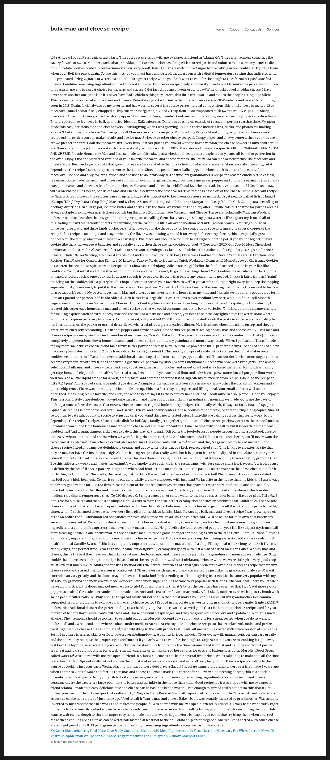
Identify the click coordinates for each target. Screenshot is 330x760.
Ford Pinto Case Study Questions (114, 731)
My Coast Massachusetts (69, 731)
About (234, 29)
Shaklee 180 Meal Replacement (165, 731)
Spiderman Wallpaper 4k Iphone (91, 736)
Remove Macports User (187, 736)
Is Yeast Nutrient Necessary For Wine (218, 731)
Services (273, 29)
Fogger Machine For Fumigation (143, 736)
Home (219, 29)
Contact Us (253, 29)
